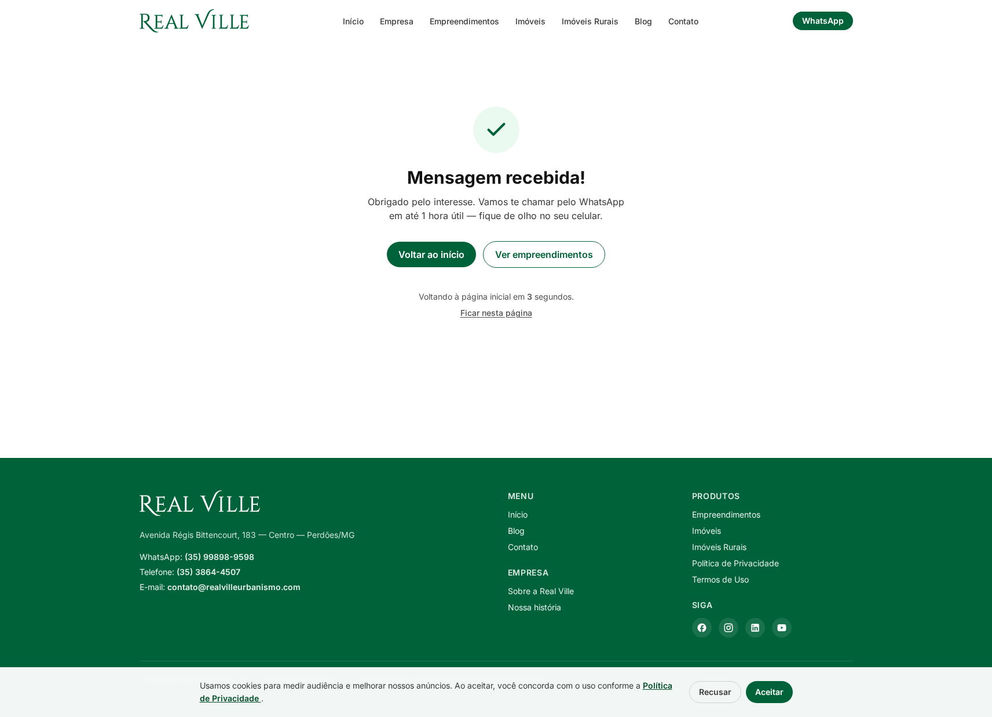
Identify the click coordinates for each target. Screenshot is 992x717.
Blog (643, 21)
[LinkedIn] (755, 628)
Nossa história (534, 607)
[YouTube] (782, 628)
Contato (683, 21)
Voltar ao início (431, 254)
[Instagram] (728, 628)
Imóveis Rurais (590, 21)
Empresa (396, 21)
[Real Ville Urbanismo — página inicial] (195, 20)
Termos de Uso (720, 579)
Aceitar (769, 692)
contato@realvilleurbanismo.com (234, 587)
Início (353, 21)
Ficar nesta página (496, 313)
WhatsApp (823, 21)
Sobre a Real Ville (541, 591)
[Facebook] (702, 628)
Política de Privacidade (735, 563)
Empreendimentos (464, 21)
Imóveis (530, 21)
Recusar (715, 692)
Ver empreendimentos (544, 254)
